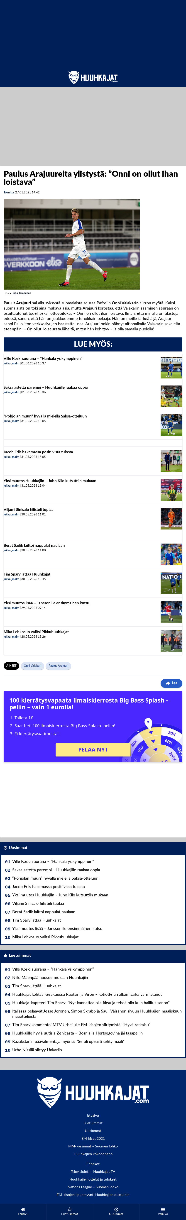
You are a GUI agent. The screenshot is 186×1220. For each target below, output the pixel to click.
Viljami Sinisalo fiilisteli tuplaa (29, 510)
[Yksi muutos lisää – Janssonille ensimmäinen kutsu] (171, 612)
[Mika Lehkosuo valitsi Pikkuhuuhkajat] (171, 641)
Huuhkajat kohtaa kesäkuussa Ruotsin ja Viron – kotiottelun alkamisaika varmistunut (87, 995)
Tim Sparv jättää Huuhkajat (27, 574)
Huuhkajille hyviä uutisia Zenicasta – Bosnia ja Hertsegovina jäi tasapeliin (77, 1033)
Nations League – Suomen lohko (93, 1187)
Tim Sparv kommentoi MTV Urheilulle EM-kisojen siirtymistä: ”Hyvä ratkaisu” (81, 1025)
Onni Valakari (32, 665)
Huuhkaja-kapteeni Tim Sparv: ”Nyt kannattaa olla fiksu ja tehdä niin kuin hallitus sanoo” (91, 1003)
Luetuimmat (20, 956)
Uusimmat (18, 848)
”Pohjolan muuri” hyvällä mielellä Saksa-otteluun (45, 416)
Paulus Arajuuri (58, 665)
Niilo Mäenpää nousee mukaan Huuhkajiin (50, 978)
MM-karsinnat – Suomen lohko (93, 1146)
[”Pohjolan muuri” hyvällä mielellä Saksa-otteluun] (171, 425)
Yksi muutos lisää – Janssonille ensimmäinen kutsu (46, 603)
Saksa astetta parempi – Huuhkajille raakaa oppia (46, 387)
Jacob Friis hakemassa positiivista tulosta (38, 452)
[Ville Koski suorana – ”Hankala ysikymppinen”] (171, 367)
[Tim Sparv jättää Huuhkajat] (171, 583)
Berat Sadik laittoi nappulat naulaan (34, 545)
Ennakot (93, 1164)
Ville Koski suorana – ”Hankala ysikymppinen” (43, 359)
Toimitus (9, 192)
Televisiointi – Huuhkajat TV (93, 1172)
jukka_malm (11, 363)
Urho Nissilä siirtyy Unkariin (37, 1050)
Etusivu (93, 1115)
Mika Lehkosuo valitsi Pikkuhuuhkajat (36, 632)
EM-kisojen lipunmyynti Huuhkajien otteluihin (93, 1195)
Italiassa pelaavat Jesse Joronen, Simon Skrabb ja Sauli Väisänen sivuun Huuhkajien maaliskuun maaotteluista (97, 1014)
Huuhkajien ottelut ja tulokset (93, 1179)
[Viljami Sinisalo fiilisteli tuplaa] (171, 518)
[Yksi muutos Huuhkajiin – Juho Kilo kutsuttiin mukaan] (171, 490)
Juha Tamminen (21, 293)
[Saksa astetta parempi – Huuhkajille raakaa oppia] (171, 396)
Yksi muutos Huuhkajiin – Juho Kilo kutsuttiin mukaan (50, 481)
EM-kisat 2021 (93, 1138)
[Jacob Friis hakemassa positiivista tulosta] (171, 461)
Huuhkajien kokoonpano (93, 1154)
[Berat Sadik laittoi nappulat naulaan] (171, 554)
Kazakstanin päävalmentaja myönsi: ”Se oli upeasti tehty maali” (68, 1042)
